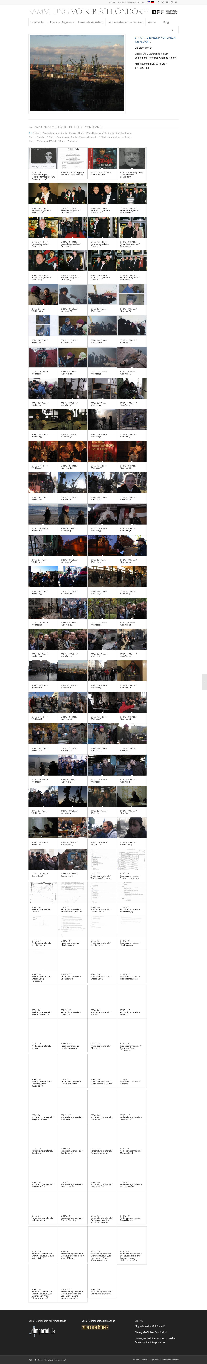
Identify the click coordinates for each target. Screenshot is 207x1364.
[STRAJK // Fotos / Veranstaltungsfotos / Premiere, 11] (72, 193)
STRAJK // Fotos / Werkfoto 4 (69, 812)
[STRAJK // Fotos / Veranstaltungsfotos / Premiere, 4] (43, 260)
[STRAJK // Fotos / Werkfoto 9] (43, 765)
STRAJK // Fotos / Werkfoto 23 (99, 655)
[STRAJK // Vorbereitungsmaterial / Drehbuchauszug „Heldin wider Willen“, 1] (72, 1237)
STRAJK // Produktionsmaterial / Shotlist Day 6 (130, 943)
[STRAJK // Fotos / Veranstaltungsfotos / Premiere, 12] (43, 193)
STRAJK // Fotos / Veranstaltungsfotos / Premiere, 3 (71, 277)
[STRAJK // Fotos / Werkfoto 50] (132, 419)
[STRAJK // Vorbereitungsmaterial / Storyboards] (43, 1134)
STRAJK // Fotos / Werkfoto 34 (128, 561)
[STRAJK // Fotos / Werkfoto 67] (102, 294)
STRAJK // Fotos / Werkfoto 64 (69, 341)
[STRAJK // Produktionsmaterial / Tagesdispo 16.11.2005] (102, 859)
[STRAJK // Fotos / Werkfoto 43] (102, 482)
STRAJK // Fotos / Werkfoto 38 (128, 529)
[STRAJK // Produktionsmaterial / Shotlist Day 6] (132, 926)
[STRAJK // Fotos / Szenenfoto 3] (132, 827)
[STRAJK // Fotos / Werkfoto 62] (132, 325)
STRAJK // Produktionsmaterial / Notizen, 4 (71, 1012)
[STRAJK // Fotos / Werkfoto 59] (102, 357)
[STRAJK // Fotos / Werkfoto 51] (102, 419)
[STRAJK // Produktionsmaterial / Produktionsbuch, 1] (43, 995)
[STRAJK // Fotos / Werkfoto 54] (132, 388)
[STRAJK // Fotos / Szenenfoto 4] (102, 827)
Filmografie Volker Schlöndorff (151, 1332)
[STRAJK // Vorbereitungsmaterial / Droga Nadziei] (132, 1201)
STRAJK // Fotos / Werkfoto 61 (40, 373)
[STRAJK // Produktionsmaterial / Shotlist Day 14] (43, 926)
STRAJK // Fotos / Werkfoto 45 (40, 498)
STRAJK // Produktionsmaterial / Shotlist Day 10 (71, 943)
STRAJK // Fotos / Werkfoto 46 (128, 467)
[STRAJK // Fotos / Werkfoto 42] (132, 482)
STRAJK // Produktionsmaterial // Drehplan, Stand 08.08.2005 (42, 1082)
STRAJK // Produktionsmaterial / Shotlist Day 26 (101, 909)
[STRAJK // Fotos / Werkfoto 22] (132, 639)
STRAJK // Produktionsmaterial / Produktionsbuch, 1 (42, 1012)
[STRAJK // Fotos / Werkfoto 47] (102, 451)
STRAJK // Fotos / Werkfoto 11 (99, 749)
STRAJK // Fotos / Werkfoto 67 (99, 310)
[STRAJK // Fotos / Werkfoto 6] (132, 765)
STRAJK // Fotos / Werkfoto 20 (69, 686)
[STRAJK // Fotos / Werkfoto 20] (76, 74)
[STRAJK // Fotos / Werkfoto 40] (72, 514)
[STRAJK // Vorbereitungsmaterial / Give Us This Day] (72, 1201)
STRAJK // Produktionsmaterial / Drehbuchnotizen (71, 1081)
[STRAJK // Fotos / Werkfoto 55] (102, 388)
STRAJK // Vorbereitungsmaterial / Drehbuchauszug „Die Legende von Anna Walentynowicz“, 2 (42, 1293)
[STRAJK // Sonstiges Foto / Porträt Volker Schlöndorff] (132, 158)
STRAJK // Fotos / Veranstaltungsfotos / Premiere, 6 (100, 244)
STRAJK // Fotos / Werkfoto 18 (128, 686)
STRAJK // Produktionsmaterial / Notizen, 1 (42, 1046)
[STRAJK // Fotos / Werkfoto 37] (43, 545)
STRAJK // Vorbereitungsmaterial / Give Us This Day (72, 1218)
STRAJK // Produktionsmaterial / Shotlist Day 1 (101, 976)
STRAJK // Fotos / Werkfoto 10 (128, 749)
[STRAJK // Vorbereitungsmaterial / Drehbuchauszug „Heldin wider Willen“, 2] (43, 1237)
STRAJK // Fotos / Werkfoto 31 (99, 592)
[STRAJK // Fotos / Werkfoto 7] (102, 765)
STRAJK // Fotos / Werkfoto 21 (40, 686)
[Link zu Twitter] (162, 2)
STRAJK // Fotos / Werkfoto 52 (69, 435)
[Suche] (172, 29)
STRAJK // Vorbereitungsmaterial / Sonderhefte (72, 1151)
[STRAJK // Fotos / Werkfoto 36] (72, 545)
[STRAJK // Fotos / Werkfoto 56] (72, 388)
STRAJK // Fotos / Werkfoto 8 (69, 780)
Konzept (121, 2)
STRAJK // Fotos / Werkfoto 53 (40, 435)
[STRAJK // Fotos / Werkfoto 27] (102, 608)
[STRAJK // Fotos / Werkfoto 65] (43, 325)
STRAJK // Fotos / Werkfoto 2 (128, 812)
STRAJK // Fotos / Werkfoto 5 (40, 812)
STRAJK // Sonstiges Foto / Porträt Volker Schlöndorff (131, 174)
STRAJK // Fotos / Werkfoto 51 (99, 435)
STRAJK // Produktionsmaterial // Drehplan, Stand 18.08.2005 (130, 1047)
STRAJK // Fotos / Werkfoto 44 (69, 498)
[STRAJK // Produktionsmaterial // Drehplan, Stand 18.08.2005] (132, 1029)
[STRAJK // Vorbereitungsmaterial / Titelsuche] (102, 1100)
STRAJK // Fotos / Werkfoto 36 (69, 561)
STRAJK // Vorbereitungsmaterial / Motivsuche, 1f (131, 1151)
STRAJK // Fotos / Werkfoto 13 (40, 749)
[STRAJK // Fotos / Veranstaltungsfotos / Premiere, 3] (72, 260)
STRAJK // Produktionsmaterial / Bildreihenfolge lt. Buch (101, 1081)
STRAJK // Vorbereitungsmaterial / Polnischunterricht (102, 1151)
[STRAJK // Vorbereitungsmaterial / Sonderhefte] (72, 1134)
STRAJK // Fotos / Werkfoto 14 (128, 718)
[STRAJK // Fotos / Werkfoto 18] (132, 670)
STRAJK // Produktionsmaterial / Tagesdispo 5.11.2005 (130, 876)
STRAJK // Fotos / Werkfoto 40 (69, 529)
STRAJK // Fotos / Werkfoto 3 (99, 812)
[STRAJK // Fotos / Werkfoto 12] (72, 733)
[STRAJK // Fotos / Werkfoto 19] (102, 670)
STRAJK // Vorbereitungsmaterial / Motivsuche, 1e (42, 1184)
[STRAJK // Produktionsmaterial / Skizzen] (43, 892)
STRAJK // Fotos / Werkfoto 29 (40, 624)
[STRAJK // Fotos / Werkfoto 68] (72, 294)
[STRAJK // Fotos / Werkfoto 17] (43, 702)
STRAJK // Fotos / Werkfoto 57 (40, 404)
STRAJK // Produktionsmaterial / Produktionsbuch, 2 (130, 976)
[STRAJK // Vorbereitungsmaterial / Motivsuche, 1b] (132, 1167)
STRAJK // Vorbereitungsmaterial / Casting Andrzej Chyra (102, 1291)
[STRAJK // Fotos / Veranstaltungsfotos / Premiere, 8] (43, 227)
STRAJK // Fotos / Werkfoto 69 (40, 310)
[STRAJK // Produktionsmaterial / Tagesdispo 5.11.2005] (132, 859)
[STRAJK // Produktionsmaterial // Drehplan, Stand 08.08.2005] (43, 1064)
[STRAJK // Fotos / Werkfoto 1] (43, 827)
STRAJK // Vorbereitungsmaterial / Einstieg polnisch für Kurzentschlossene (102, 1219)
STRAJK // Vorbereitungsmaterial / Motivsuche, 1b (131, 1184)
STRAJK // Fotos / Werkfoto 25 (40, 655)
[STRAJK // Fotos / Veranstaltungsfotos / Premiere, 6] (102, 227)
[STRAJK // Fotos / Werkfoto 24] (72, 639)
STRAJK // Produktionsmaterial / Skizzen (42, 909)
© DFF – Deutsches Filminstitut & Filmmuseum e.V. (47, 1360)
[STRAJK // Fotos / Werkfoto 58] (132, 357)
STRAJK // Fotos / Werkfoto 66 (128, 310)
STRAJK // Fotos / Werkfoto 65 (40, 341)
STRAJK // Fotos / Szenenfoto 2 (40, 875)
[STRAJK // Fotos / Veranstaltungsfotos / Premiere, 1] (132, 260)
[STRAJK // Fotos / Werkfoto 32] (72, 576)
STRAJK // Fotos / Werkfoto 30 (128, 592)
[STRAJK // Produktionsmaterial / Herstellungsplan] (72, 1029)
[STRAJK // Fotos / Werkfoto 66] (132, 294)
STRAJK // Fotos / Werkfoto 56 (69, 404)
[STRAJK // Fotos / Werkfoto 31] (102, 576)
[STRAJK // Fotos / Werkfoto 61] (43, 357)
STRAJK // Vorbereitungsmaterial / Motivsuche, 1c (102, 1184)
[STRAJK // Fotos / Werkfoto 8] (72, 765)
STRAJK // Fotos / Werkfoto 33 (40, 592)
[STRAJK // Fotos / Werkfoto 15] (102, 702)
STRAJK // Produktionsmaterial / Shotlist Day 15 (130, 909)
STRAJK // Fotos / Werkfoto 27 (99, 624)
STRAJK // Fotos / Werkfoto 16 (69, 718)
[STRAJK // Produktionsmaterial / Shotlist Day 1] (102, 959)
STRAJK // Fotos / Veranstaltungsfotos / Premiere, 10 (100, 210)
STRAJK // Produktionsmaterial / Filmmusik (101, 1046)
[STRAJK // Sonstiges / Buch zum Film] (102, 158)
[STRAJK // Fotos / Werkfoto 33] (43, 576)
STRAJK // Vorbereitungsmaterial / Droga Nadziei (131, 1218)
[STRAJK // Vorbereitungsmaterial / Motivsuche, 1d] (72, 1167)
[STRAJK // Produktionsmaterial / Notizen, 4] (72, 995)
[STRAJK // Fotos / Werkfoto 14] (132, 702)
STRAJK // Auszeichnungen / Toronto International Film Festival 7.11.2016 (43, 175)
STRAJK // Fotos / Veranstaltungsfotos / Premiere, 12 (41, 210)
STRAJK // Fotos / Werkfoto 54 (128, 404)
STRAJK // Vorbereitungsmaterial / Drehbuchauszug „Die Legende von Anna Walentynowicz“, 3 (131, 1255)
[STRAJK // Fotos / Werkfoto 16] (72, 702)
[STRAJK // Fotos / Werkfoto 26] (132, 608)
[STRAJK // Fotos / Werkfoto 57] (43, 388)
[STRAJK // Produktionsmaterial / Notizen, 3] (102, 995)
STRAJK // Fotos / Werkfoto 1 (40, 843)
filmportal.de (59, 1321)
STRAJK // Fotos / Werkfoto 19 (99, 686)
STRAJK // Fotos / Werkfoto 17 (40, 718)
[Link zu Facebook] (158, 2)
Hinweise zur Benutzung (136, 2)
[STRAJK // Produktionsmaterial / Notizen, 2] (132, 995)
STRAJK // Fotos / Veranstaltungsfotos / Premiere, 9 (130, 210)
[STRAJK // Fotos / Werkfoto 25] (43, 639)
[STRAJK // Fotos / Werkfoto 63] (102, 325)
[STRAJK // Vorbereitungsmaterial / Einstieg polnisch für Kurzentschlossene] (102, 1201)
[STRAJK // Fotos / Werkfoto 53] (43, 419)
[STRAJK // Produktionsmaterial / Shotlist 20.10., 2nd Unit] (72, 892)
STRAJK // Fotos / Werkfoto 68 (69, 310)
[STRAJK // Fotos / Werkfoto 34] (132, 545)
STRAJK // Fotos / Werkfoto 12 (69, 749)
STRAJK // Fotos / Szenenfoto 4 (99, 843)
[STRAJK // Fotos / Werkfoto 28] (72, 608)
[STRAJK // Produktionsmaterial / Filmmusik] (102, 1029)
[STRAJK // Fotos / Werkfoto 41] (43, 514)
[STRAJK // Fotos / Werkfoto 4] (72, 796)
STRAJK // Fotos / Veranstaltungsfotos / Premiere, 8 (41, 244)
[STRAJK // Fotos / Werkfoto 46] (132, 451)
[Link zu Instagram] (171, 2)
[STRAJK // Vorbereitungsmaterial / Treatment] (72, 1100)
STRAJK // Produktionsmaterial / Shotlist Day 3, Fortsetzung (42, 977)
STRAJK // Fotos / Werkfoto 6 (128, 780)
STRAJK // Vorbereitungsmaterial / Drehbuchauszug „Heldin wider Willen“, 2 (43, 1254)
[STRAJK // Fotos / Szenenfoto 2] (43, 859)
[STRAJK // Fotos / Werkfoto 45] (43, 482)
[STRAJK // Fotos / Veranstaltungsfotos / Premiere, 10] (102, 193)
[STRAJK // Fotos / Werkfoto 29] (43, 608)
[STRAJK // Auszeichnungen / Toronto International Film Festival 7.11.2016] (43, 158)
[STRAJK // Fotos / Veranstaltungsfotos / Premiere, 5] (132, 227)
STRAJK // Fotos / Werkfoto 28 (69, 624)
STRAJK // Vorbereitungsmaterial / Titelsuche (102, 1117)
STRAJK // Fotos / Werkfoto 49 (40, 467)
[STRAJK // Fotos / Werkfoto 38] (132, 514)
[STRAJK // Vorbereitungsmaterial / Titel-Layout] (132, 1100)
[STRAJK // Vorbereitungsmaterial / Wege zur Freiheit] (43, 1100)
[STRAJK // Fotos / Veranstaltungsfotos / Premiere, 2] (102, 260)
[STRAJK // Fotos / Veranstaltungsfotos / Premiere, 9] (132, 193)
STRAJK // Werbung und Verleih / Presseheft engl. (72, 173)
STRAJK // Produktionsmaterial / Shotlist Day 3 (71, 976)
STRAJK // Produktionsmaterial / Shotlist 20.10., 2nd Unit (71, 909)
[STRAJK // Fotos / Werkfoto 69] (43, 294)
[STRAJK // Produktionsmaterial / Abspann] (132, 1064)
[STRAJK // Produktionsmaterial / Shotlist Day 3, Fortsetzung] (43, 959)
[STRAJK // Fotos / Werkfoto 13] (43, 733)
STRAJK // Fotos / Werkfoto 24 (69, 655)
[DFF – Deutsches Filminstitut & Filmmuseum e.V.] (103, 11)
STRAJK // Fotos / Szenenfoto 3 (128, 843)
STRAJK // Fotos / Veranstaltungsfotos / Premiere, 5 (130, 244)
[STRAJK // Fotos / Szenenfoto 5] (72, 827)
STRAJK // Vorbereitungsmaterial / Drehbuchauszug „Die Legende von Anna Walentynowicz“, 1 (72, 1293)
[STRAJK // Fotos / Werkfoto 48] (72, 451)
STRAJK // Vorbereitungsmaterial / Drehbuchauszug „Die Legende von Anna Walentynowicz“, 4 (102, 1255)
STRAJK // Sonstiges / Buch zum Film (101, 173)
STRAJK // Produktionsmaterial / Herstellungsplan (71, 1046)
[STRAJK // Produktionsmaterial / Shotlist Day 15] (132, 892)
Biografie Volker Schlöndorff (150, 1326)
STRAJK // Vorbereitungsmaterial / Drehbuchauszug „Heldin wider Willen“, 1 (72, 1254)
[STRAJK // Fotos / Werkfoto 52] (72, 419)
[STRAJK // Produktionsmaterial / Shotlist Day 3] (72, 959)
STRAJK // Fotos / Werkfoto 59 (99, 373)
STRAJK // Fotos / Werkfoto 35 (99, 561)
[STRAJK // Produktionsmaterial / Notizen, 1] (43, 1029)
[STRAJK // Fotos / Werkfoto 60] (72, 357)
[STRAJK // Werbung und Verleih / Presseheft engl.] (72, 158)
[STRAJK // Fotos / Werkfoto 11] (102, 733)
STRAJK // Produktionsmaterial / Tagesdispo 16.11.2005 (101, 876)
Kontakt (112, 2)
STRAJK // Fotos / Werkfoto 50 (128, 435)
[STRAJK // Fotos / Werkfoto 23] (102, 639)
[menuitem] (112, 2)
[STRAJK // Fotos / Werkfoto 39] (102, 514)
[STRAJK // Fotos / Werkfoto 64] (72, 325)
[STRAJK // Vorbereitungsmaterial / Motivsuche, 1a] (43, 1201)
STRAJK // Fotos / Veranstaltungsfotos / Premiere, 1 (130, 277)
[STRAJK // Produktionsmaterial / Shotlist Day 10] (72, 926)
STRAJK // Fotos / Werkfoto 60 (69, 373)
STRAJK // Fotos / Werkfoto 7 (99, 780)
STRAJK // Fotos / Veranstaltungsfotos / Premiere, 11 (71, 210)
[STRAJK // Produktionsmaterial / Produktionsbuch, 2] (132, 959)
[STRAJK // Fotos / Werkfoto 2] (132, 796)
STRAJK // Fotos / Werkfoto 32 (69, 592)
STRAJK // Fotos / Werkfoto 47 (99, 467)
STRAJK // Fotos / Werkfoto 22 (128, 655)
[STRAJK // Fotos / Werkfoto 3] (102, 796)
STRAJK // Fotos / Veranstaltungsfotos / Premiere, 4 (41, 277)
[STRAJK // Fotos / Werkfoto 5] (43, 796)
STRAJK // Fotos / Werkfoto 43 (99, 498)
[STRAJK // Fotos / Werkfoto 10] (132, 733)
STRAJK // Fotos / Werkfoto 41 (40, 529)
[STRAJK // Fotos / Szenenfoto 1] (72, 859)
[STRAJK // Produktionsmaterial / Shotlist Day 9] (102, 926)
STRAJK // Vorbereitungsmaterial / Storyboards (42, 1151)
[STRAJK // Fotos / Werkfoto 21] (43, 670)
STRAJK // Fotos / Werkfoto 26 (128, 624)
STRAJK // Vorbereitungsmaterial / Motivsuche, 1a (42, 1218)
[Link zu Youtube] (167, 2)
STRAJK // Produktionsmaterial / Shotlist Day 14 (42, 943)
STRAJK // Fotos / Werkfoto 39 (99, 529)
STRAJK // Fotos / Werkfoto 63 (99, 341)
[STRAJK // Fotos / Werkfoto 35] (102, 545)
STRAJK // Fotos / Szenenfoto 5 (69, 843)
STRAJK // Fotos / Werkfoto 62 (128, 341)
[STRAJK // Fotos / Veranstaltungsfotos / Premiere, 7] (72, 227)
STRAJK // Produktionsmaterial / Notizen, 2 (130, 1012)
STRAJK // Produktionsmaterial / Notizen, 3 (101, 1012)
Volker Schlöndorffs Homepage (98, 1321)
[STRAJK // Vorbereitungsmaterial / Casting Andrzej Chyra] (102, 1274)
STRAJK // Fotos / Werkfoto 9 (40, 780)
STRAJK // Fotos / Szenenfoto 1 (69, 875)
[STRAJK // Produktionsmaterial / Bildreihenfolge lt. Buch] (102, 1064)
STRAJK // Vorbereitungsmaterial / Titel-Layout (131, 1117)
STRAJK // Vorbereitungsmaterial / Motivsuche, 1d (72, 1184)
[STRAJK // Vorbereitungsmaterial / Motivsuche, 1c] (102, 1167)
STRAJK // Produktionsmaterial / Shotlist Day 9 (101, 943)
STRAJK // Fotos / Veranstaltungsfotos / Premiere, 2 (100, 277)
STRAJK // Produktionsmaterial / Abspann (130, 1081)
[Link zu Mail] (176, 2)
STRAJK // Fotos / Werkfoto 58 (128, 373)
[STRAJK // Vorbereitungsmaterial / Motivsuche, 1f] (132, 1134)
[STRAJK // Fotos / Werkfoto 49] (43, 451)
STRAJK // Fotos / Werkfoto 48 (69, 467)
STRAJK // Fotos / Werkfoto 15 (99, 718)
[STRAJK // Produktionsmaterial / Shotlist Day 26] (102, 892)
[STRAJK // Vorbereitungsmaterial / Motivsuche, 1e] (43, 1167)
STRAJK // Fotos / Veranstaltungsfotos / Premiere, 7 (71, 244)
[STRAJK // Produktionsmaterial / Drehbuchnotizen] (72, 1064)
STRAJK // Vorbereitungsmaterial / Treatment (72, 1117)
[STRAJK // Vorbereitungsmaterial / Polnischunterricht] (102, 1134)
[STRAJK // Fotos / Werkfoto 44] (72, 482)
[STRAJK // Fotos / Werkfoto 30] (132, 576)
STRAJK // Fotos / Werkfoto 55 (99, 404)
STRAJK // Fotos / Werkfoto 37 (40, 561)
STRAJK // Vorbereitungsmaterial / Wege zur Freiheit (42, 1117)
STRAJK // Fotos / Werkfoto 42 (128, 498)
